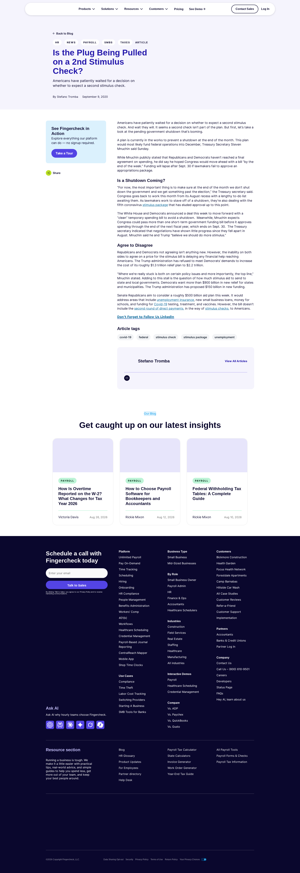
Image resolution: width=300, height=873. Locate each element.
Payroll (172, 679)
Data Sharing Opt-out (113, 859)
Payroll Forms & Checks (232, 755)
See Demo (196, 9)
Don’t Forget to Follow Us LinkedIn (145, 317)
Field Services (177, 632)
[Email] (127, 378)
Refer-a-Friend (225, 605)
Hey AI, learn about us (230, 699)
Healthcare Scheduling (133, 630)
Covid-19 (160, 304)
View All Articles (236, 361)
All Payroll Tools (227, 749)
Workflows (126, 624)
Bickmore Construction (231, 557)
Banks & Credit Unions (231, 640)
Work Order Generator (182, 768)
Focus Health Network (231, 569)
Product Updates (130, 762)
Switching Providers (132, 699)
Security (129, 859)
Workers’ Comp (129, 611)
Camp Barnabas (226, 581)
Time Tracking (128, 569)
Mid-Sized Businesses (182, 563)
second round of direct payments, (159, 308)
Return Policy (171, 859)
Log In (265, 9)
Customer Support (228, 611)
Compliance (126, 681)
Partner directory (130, 774)
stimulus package (155, 205)
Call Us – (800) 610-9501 (232, 669)
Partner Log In (225, 646)
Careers (221, 675)
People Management (132, 599)
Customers (156, 8)
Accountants (176, 604)
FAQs (219, 693)
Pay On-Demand (129, 563)
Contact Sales (245, 8)
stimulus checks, (217, 308)
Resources (131, 8)
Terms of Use (157, 859)
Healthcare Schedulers (182, 610)
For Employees (128, 768)
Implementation (226, 618)
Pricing (179, 9)
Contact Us (223, 663)
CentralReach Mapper (133, 653)
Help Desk (125, 780)
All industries (176, 663)
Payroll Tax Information (231, 762)
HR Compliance (129, 593)
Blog (122, 749)
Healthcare (175, 651)
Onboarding (126, 587)
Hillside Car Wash (227, 587)
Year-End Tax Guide (181, 774)
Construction (176, 626)
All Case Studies (227, 593)
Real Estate (175, 639)
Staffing (173, 645)
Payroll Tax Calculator (182, 749)
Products (85, 8)
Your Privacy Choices (190, 859)
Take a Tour (64, 153)
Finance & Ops (177, 598)
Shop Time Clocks (131, 665)
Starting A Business (131, 706)
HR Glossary (127, 755)
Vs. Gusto (174, 726)
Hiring (123, 581)
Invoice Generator (179, 762)
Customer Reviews (228, 599)
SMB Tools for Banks (132, 712)
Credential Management (134, 636)
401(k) (123, 618)
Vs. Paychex (175, 714)
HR (169, 592)
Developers (223, 681)
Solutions (107, 8)
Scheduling (126, 575)
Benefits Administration (134, 605)
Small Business (177, 557)
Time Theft (126, 687)
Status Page (224, 687)
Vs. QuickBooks (178, 720)
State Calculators (179, 755)
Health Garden (225, 563)
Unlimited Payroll (130, 557)
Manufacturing (177, 657)
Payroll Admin (177, 586)
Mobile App (126, 659)
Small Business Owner (182, 580)
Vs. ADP (173, 708)
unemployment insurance (175, 300)
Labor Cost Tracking (132, 693)
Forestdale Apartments (231, 575)
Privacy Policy (141, 859)
